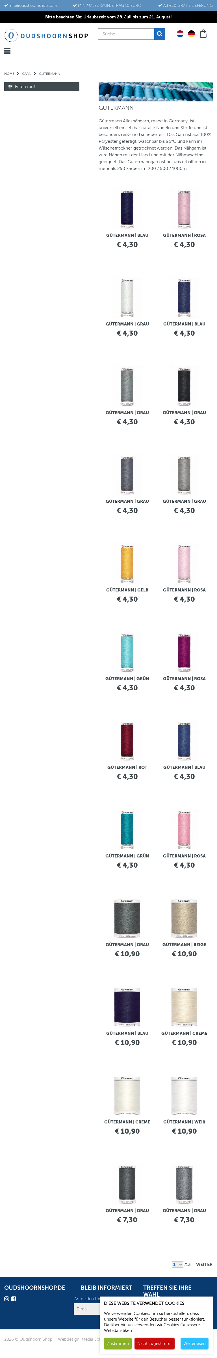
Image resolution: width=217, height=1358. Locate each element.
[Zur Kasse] (204, 33)
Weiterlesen (194, 1343)
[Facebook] (14, 1299)
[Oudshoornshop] (46, 35)
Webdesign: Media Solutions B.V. (89, 1339)
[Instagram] (7, 1299)
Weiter (204, 1264)
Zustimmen (118, 1343)
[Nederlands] (180, 33)
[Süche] (159, 34)
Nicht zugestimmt (154, 1343)
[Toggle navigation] (7, 51)
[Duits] (191, 33)
